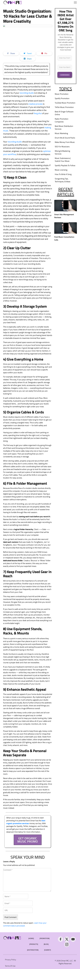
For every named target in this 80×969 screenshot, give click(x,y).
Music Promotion (61, 94)
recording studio (27, 92)
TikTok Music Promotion (64, 107)
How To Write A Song (63, 174)
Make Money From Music (65, 142)
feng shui (38, 113)
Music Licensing (61, 169)
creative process (35, 103)
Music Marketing (61, 133)
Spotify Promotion (62, 98)
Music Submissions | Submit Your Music (63, 159)
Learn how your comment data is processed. (24, 924)
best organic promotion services (25, 822)
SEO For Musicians (62, 146)
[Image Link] (12, 2)
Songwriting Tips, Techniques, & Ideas (62, 180)
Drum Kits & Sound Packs (65, 137)
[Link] (60, 939)
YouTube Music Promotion (65, 102)
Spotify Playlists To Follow (65, 165)
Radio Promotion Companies (61, 120)
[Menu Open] (50, 2)
